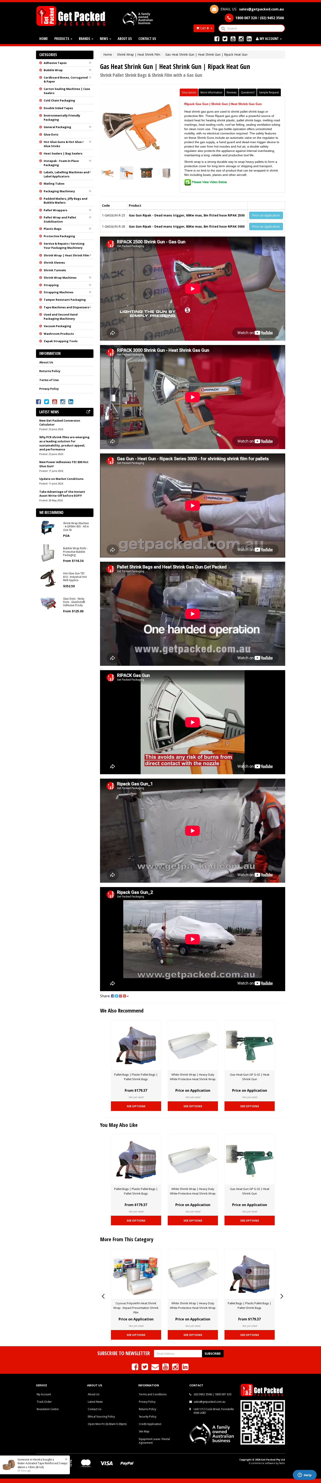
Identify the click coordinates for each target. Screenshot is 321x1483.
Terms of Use (49, 380)
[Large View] (106, 173)
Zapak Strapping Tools (61, 341)
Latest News (95, 1402)
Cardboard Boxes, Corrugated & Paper (66, 80)
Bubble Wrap (53, 70)
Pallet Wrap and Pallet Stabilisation (60, 219)
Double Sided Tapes (58, 108)
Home (43, 38)
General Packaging (57, 127)
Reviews (231, 92)
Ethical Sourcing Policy (101, 1416)
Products (62, 38)
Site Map (144, 1431)
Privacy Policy (49, 389)
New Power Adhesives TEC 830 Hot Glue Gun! (63, 464)
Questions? (248, 92)
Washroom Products (59, 334)
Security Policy (147, 1416)
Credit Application (150, 1424)
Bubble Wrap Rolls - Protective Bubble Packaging (75, 551)
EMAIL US (252, 9)
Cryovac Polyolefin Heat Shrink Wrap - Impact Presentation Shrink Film (136, 1307)
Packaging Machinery (59, 191)
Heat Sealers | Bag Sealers (63, 153)
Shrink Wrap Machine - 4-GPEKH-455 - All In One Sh (76, 526)
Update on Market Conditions (61, 479)
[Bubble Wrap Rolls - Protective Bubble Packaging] (48, 553)
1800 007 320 (223, 1394)
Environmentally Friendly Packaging (62, 117)
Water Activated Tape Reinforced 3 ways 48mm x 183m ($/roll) (38, 1465)
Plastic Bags (52, 229)
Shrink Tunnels (55, 270)
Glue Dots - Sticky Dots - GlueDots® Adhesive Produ (74, 602)
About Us (125, 38)
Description (189, 92)
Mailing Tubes (54, 183)
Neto (282, 1463)
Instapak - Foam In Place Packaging (61, 163)
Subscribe (213, 1353)
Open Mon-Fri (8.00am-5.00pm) (107, 1424)
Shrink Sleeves (54, 262)
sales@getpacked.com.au (209, 1402)
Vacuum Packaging (57, 326)
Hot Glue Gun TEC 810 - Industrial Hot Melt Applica (75, 577)
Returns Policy (49, 371)
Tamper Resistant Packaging (65, 300)
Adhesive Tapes (55, 63)
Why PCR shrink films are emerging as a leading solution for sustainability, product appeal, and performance (64, 443)
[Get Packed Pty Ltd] (72, 16)
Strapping (51, 285)
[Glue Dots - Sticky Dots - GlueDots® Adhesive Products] (48, 603)
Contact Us (147, 38)
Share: (105, 996)
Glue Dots (51, 134)
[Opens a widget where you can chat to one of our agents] (305, 1475)
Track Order (44, 1402)
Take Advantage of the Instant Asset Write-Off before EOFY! (62, 494)
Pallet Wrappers (55, 210)
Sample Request (269, 92)
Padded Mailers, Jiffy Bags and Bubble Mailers (65, 201)
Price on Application (266, 215)
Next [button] (282, 1295)
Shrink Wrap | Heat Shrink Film (66, 255)
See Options (136, 1106)
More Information (211, 92)
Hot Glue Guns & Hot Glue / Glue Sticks (63, 144)
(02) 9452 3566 (203, 1394)
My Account (44, 1394)
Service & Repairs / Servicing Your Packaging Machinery (64, 246)
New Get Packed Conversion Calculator (59, 423)
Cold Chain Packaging (59, 100)
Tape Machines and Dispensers (66, 307)
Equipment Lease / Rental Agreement (154, 1441)
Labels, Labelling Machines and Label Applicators (66, 174)
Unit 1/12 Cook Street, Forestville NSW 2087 (214, 1411)
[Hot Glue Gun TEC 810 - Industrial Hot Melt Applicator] (48, 578)
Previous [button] (103, 1295)
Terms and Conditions (152, 1394)
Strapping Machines (58, 292)
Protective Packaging (59, 236)
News (104, 38)
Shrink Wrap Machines (60, 278)
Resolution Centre (48, 1409)
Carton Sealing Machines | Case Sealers (67, 91)
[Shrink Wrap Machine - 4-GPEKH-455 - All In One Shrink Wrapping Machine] (48, 527)
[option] (136, 1066)
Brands (85, 38)
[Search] (223, 28)
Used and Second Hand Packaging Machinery (61, 316)
